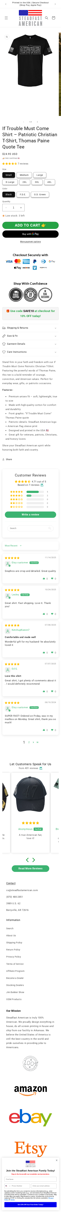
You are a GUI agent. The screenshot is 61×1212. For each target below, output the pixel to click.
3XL (37, 182)
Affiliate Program (15, 971)
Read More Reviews (30, 868)
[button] (6, 17)
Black (9, 194)
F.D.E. (23, 194)
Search (10, 928)
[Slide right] (37, 121)
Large (40, 175)
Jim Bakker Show (15, 992)
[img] (12, 558)
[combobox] (8, 1186)
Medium (24, 175)
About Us (11, 935)
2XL (25, 182)
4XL (49, 182)
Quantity (6, 201)
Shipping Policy (14, 942)
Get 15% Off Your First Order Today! (30, 1204)
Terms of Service (15, 964)
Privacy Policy (13, 956)
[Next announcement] (55, 4)
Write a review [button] (30, 514)
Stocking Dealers (15, 985)
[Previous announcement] (5, 4)
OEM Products (13, 999)
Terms (12, 1200)
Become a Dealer (15, 978)
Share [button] (9, 459)
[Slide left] (23, 121)
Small (9, 175)
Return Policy (13, 949)
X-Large (10, 182)
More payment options (30, 242)
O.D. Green (40, 194)
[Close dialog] (56, 1160)
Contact (10, 883)
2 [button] (29, 742)
